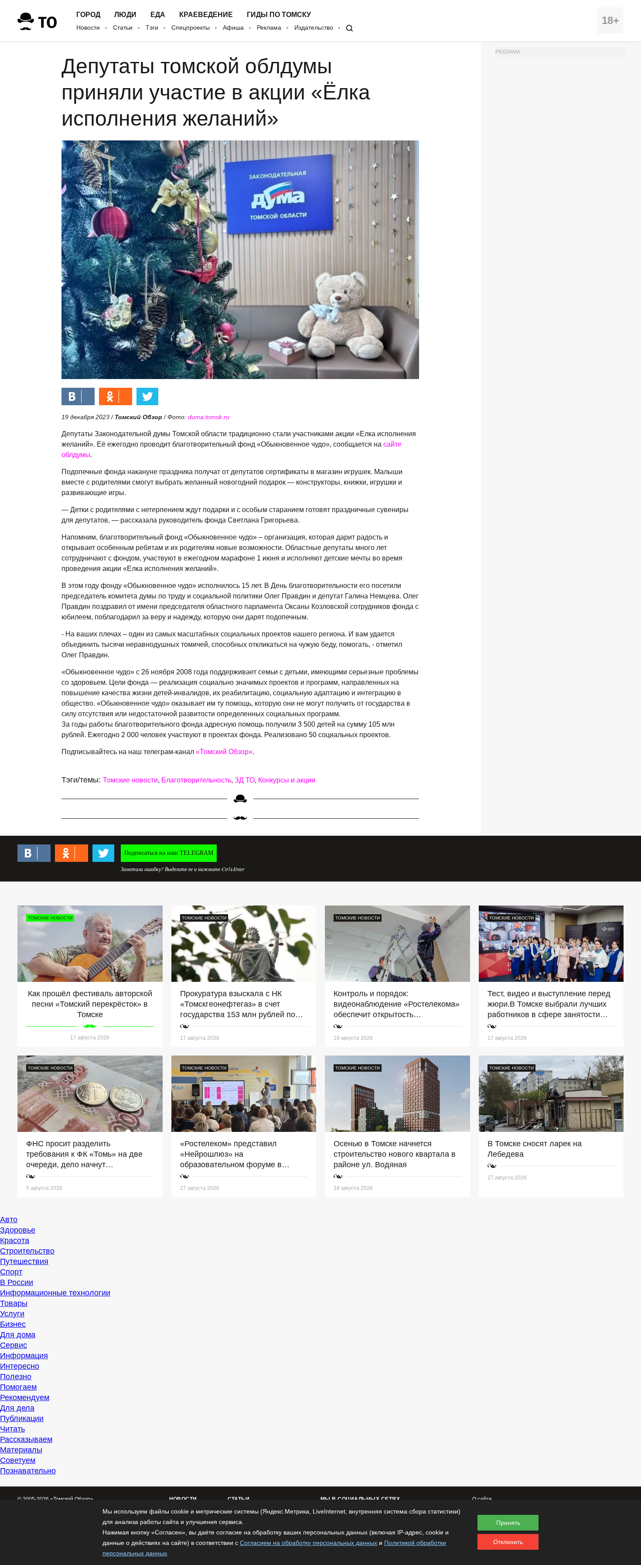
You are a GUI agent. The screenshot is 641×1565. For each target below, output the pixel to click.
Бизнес (13, 1324)
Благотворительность (196, 780)
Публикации (22, 1418)
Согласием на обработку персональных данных (308, 1542)
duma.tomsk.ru (208, 416)
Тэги (152, 27)
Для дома (17, 1334)
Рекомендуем (24, 1397)
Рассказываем (26, 1439)
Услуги (12, 1313)
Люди (125, 14)
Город (88, 14)
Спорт (11, 1272)
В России (16, 1282)
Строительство (27, 1251)
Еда (157, 14)
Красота (14, 1240)
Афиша (233, 27)
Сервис (13, 1345)
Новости (88, 27)
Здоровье (17, 1230)
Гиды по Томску (279, 14)
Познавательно (28, 1470)
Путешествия (24, 1261)
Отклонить (508, 1541)
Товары (13, 1303)
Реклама (269, 27)
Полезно (15, 1376)
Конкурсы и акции (286, 780)
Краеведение (206, 14)
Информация (24, 1355)
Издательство (313, 27)
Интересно (19, 1366)
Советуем (17, 1460)
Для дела (17, 1408)
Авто (8, 1219)
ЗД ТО (245, 780)
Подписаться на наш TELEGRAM (168, 853)
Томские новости (130, 780)
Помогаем (18, 1387)
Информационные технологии (55, 1292)
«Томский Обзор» (224, 751)
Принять (508, 1522)
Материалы (21, 1449)
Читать (12, 1429)
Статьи (123, 27)
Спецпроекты (190, 27)
